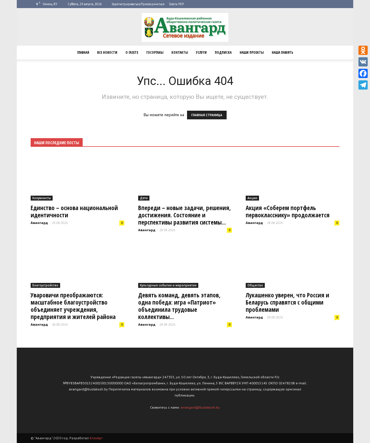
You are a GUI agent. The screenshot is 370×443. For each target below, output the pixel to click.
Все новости (107, 52)
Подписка (223, 52)
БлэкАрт (96, 438)
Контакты (179, 52)
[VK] (363, 62)
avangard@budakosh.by (200, 407)
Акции (252, 198)
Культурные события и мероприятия (168, 285)
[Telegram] (363, 85)
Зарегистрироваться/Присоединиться (138, 4)
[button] (332, 53)
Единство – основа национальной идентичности (74, 211)
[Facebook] (363, 73)
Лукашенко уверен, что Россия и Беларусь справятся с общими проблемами (287, 302)
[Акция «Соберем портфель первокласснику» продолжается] (292, 177)
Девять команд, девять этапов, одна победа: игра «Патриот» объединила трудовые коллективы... (179, 306)
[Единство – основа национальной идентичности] (77, 177)
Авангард (39, 222)
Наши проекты (252, 52)
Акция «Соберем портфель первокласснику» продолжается (288, 211)
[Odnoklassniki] (363, 50)
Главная (83, 52)
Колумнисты (41, 198)
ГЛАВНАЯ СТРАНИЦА (206, 115)
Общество (255, 285)
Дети (144, 198)
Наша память (282, 52)
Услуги (201, 52)
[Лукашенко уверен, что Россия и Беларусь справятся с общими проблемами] (292, 265)
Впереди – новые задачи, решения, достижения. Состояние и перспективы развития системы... (184, 215)
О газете (131, 52)
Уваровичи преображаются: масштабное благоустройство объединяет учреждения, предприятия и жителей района (73, 306)
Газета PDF (176, 4)
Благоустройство (45, 285)
